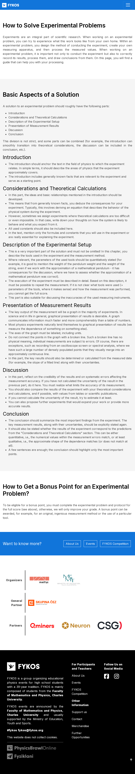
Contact (77, 719)
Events (90, 543)
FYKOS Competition (115, 543)
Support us (79, 712)
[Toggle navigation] (128, 4)
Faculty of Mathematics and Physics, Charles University (35, 695)
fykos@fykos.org (30, 730)
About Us (72, 543)
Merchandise (80, 726)
